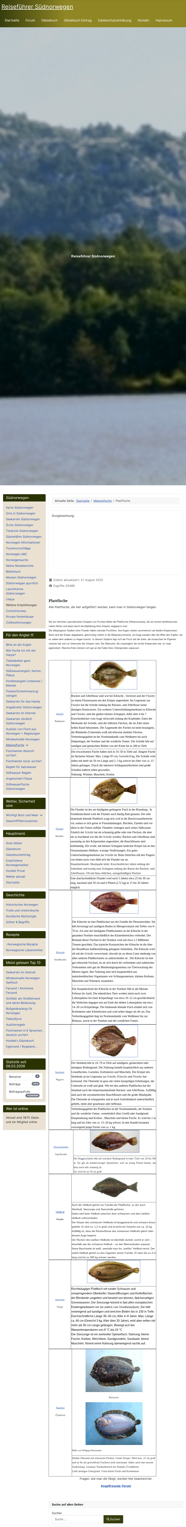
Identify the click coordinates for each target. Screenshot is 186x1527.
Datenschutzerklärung (114, 20)
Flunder (59, 828)
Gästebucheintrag (18, 855)
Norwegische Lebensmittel (24, 950)
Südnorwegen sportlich (22, 583)
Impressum (164, 20)
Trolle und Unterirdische (22, 910)
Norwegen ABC (16, 554)
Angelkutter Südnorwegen (24, 707)
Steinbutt (59, 1072)
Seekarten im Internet (21, 713)
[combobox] (78, 1519)
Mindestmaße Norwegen (23, 739)
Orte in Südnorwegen (20, 513)
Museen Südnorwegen (21, 577)
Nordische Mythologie (21, 916)
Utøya (10, 599)
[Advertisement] (116, 546)
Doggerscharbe (61, 1147)
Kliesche (60, 952)
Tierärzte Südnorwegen (22, 531)
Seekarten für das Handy (23, 701)
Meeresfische (15, 745)
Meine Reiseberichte (20, 566)
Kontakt (143, 20)
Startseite (12, 20)
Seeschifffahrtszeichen (21, 821)
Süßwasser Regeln (18, 773)
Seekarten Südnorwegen (23, 519)
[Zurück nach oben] (179, 1520)
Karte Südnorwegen (19, 507)
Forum (30, 20)
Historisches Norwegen (22, 904)
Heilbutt (60, 1212)
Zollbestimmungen (18, 622)
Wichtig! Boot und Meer (22, 815)
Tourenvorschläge (18, 548)
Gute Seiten (14, 843)
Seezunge (60, 1299)
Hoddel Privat (15, 871)
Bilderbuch (13, 571)
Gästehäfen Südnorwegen (23, 536)
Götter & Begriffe (17, 922)
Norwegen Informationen (23, 542)
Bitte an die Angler (18, 644)
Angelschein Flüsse (19, 778)
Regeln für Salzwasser (21, 767)
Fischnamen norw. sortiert (24, 761)
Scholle (60, 713)
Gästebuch (49, 20)
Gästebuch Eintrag (78, 20)
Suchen (57, 1513)
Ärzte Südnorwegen (19, 525)
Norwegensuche (17, 560)
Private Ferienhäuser (20, 616)
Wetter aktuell (15, 876)
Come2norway (16, 611)
